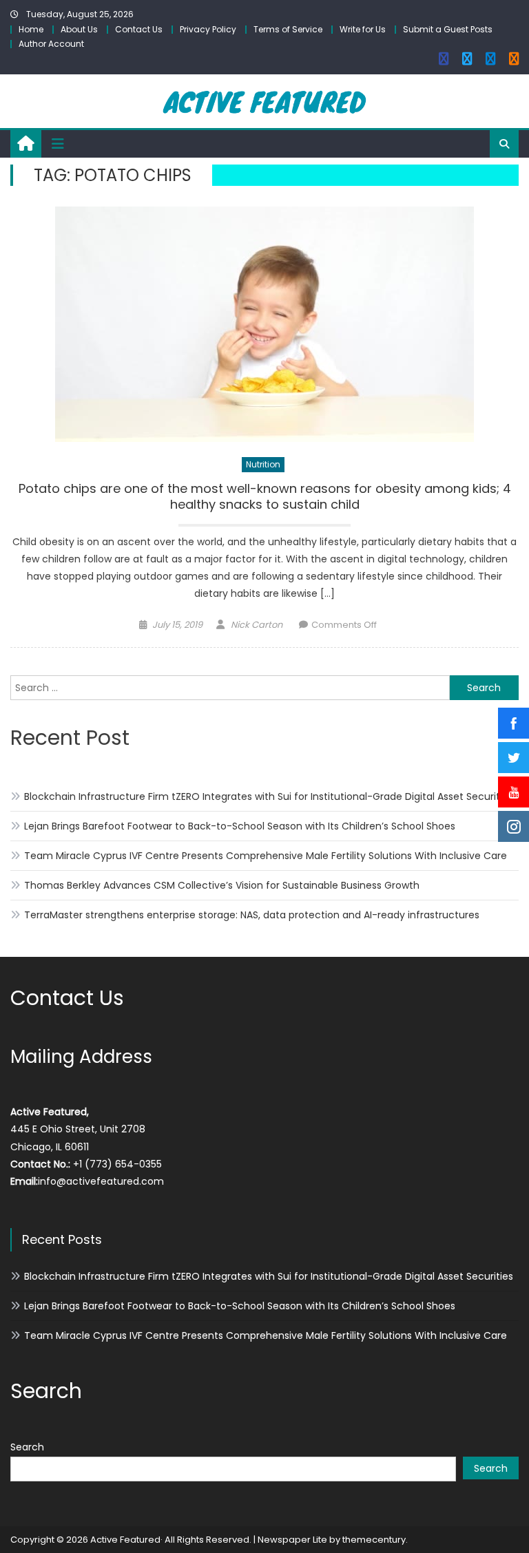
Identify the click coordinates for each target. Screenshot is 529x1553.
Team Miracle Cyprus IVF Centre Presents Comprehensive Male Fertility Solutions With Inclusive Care (265, 856)
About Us (79, 29)
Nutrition (263, 464)
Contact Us (139, 29)
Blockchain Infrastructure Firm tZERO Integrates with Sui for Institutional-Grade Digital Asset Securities (268, 796)
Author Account (51, 44)
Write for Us (363, 29)
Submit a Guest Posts (447, 29)
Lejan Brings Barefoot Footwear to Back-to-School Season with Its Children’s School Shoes (239, 826)
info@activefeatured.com (101, 1181)
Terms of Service (287, 29)
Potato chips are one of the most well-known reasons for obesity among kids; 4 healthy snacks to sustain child (265, 496)
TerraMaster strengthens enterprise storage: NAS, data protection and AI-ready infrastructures (251, 915)
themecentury (374, 1539)
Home (31, 29)
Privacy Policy (208, 29)
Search (27, 1447)
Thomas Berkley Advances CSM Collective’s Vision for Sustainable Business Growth (221, 885)
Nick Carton (256, 624)
